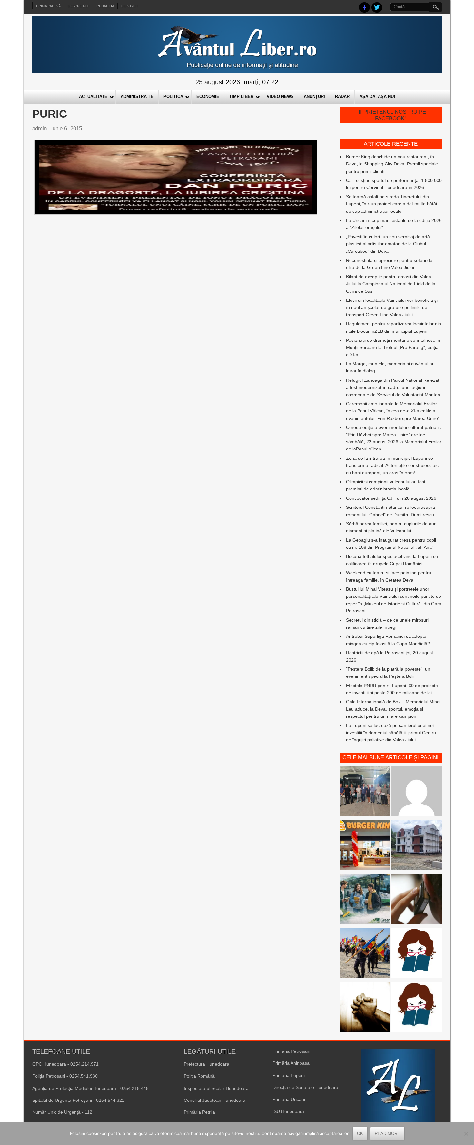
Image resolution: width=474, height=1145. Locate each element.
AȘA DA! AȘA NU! (377, 96)
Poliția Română (199, 1076)
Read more (387, 1133)
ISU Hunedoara (288, 1111)
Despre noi (78, 6)
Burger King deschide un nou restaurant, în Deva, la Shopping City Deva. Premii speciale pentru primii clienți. (392, 164)
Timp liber (241, 96)
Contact (129, 6)
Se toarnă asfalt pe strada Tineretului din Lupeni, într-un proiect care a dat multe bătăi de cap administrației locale (391, 204)
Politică (173, 96)
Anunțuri (314, 96)
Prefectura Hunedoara (206, 1064)
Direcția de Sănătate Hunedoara (305, 1087)
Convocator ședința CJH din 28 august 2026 (391, 498)
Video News (280, 96)
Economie (207, 96)
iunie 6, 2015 (66, 128)
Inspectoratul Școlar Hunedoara (216, 1088)
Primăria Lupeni (288, 1075)
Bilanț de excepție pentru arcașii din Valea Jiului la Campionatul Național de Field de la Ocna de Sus (390, 284)
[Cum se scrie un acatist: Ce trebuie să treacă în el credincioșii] (365, 1008)
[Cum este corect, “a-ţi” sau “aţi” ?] (416, 792)
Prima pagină (48, 6)
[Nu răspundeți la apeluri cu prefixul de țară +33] (416, 900)
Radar (342, 96)
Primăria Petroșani (291, 1051)
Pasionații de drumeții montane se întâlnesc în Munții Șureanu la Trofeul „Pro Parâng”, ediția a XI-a (393, 347)
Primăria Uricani (288, 1099)
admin (39, 128)
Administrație (137, 96)
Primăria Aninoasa (291, 1063)
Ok (360, 1133)
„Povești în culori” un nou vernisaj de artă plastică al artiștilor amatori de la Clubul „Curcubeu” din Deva (388, 244)
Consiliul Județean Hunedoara (214, 1100)
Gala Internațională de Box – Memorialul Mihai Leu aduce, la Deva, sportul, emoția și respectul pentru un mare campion (393, 709)
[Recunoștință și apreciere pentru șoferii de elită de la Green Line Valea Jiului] (365, 792)
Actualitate (93, 96)
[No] (466, 1133)
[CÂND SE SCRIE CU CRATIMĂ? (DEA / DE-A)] (416, 954)
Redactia (105, 6)
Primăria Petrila (199, 1112)
